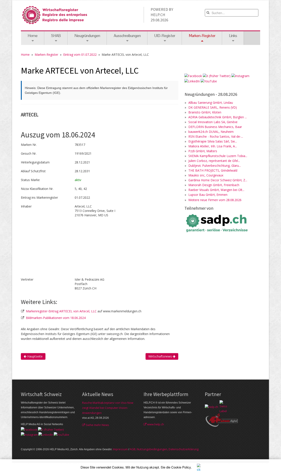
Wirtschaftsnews (160, 356)
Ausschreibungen (127, 35)
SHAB (56, 35)
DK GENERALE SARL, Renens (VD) (212, 107)
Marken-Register (46, 54)
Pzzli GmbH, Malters (202, 151)
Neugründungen (87, 35)
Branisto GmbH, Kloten (204, 112)
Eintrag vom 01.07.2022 (80, 54)
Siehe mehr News (97, 425)
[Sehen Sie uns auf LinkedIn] (192, 81)
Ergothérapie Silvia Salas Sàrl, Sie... (212, 141)
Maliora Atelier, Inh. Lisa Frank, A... (212, 146)
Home (33, 35)
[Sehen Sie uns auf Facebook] (193, 76)
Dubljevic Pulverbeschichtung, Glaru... (214, 165)
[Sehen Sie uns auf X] (217, 76)
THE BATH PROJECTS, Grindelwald (212, 170)
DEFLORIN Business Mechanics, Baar (215, 127)
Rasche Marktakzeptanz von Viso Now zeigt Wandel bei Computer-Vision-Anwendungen (107, 408)
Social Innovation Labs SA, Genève (213, 122)
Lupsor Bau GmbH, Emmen (207, 195)
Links (233, 35)
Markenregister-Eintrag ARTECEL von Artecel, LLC (61, 311)
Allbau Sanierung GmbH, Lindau (210, 102)
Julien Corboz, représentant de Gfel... (214, 161)
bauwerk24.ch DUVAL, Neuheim (211, 132)
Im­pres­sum (120, 449)
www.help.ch (155, 424)
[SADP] (217, 222)
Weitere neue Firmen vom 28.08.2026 (214, 200)
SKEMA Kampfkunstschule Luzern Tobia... (217, 156)
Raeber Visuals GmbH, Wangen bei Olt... (216, 190)
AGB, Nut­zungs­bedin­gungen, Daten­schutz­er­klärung (164, 449)
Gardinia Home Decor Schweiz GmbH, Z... (217, 180)
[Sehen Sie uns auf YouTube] (209, 81)
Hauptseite (34, 356)
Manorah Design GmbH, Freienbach (213, 185)
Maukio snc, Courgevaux (205, 175)
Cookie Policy (181, 467)
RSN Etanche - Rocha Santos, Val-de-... (215, 136)
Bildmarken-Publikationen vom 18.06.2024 (56, 318)
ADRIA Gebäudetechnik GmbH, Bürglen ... (217, 117)
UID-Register (164, 35)
